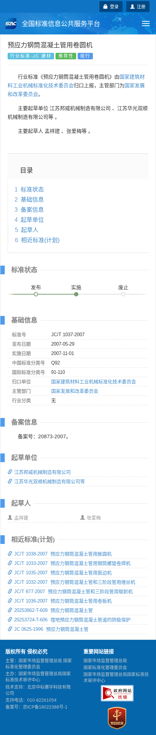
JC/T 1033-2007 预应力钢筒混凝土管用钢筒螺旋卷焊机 (72, 563)
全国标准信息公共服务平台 (60, 24)
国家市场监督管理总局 (105, 660)
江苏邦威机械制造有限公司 (42, 472)
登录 (113, 6)
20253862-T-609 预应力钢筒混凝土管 (53, 610)
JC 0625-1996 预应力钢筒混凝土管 (51, 629)
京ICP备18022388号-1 (45, 707)
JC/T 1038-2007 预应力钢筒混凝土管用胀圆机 (63, 554)
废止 (123, 287)
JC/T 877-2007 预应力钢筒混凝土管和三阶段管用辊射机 (73, 591)
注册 (140, 6)
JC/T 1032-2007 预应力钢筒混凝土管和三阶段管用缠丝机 (74, 582)
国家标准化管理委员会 (105, 667)
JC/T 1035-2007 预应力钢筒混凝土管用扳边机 (63, 572)
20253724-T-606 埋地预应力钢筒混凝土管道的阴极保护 (72, 619)
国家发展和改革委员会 (74, 391)
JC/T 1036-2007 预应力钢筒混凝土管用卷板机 (63, 601)
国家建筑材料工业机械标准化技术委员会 (93, 381)
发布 (36, 287)
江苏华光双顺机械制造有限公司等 (49, 481)
